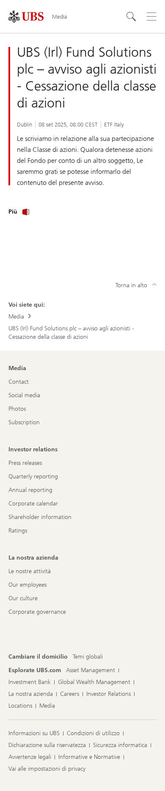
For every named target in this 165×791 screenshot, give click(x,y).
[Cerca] (131, 16)
